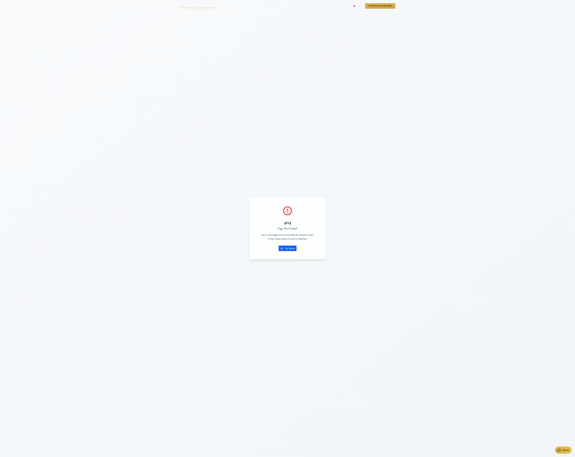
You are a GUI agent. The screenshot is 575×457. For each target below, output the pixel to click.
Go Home (290, 248)
